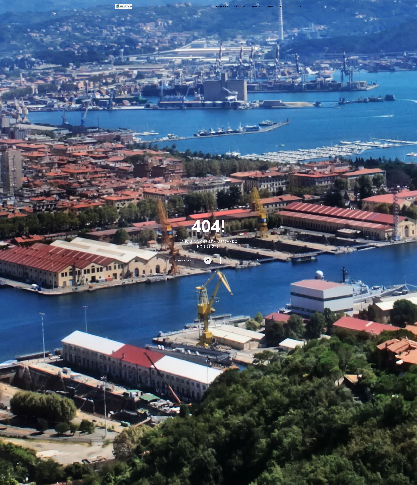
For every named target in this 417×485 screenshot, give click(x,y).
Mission (256, 6)
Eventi (270, 6)
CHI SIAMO (239, 6)
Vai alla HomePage (175, 260)
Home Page (222, 6)
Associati (285, 6)
